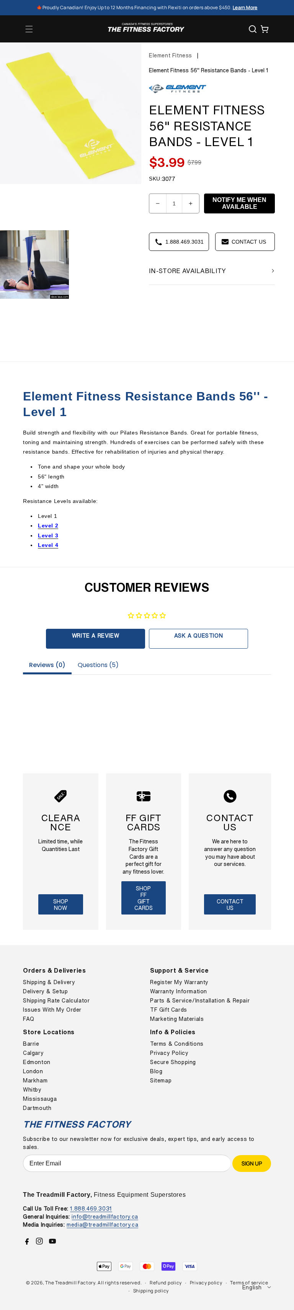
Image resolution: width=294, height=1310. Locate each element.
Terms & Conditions (177, 1044)
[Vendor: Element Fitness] (177, 93)
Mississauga (40, 1099)
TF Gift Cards (168, 1010)
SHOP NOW (60, 904)
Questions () (98, 665)
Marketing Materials (177, 1019)
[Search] (252, 29)
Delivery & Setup (45, 991)
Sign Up (252, 1163)
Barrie (31, 1044)
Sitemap (161, 1080)
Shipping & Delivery (49, 982)
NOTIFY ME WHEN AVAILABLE (239, 203)
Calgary (33, 1053)
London (33, 1071)
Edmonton (37, 1062)
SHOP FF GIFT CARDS (143, 898)
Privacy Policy (169, 1053)
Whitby (32, 1090)
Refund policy (166, 1282)
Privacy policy (206, 1282)
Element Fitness (170, 55)
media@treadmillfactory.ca (102, 1224)
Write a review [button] (95, 635)
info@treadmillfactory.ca (105, 1216)
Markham (35, 1080)
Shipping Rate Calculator (56, 1001)
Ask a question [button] (198, 635)
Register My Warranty (179, 982)
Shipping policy (151, 1290)
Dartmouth (37, 1108)
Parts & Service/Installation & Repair (200, 1001)
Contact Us (230, 904)
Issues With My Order (52, 1010)
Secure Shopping (173, 1062)
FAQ (28, 1019)
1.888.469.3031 (91, 1208)
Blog (156, 1071)
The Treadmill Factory (70, 1282)
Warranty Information (178, 991)
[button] (29, 29)
